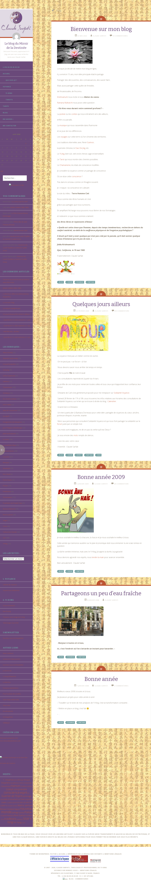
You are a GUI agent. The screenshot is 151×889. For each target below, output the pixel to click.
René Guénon (8, 515)
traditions (10, 819)
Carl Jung (6, 370)
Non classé (6, 474)
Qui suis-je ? (11, 80)
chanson (15, 786)
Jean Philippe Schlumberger (12, 428)
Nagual (17, 809)
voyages (64, 136)
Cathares (6, 381)
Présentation (7, 497)
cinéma (29, 786)
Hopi (1, 799)
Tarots (9, 100)
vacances (20, 819)
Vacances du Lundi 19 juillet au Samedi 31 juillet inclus (15, 248)
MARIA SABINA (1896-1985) (19, 207)
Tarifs (6, 106)
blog (61, 282)
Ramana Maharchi (9, 509)
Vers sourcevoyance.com (9, 738)
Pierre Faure (7, 480)
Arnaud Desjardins (9, 364)
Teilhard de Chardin (10, 532)
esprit (23, 792)
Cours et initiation (9, 605)
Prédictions (7, 491)
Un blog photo (8, 717)
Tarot (62, 159)
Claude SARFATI (99, 36)
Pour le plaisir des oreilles (12, 694)
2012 (15, 780)
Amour (20, 779)
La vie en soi (7, 671)
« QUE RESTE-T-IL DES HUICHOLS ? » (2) (16, 337)
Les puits (6, 457)
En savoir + (8, 119)
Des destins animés (9, 399)
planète (21, 812)
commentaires (81, 879)
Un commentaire (121, 311)
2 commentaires (121, 686)
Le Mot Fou (7, 682)
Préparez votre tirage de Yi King (14, 617)
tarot (30, 815)
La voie (20, 802)
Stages (5, 520)
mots (76, 435)
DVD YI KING (7, 405)
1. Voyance (8, 779)
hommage (27, 796)
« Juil (1, 171)
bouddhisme (14, 783)
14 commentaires (120, 36)
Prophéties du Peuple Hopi (12, 503)
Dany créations (8, 653)
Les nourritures (8, 451)
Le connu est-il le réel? (20, 202)
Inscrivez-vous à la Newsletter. (13, 638)
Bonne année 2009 (101, 477)
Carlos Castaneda (9, 376)
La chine (6, 439)
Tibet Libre (6, 705)
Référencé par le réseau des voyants (85, 854)
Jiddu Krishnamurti (9, 434)
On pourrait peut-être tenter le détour (16, 314)
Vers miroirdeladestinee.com (10, 741)
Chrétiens (6, 393)
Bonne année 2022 (20, 230)
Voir (4, 538)
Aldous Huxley (8, 352)
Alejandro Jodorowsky (10, 358)
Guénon (90, 142)
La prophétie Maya (9, 445)
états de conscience (10, 410)
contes (74, 114)
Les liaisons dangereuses (11, 308)
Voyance (7, 87)
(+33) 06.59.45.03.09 (11, 67)
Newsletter (6, 468)
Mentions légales (113, 854)
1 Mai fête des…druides (11, 331)
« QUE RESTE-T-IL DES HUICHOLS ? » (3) (16, 326)
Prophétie (3, 815)
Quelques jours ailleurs (101, 304)
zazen (23, 823)
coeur (9, 789)
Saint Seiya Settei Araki (11, 700)
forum (60, 424)
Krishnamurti (62, 97)
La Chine (21, 799)
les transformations (11, 806)
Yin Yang (17, 822)
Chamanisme (7, 387)
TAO (27, 815)
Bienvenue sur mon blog (101, 29)
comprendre (20, 789)
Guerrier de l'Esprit (12, 796)
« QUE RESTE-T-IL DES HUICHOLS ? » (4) (16, 320)
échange (80, 282)
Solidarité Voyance (121, 393)
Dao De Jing (7, 611)
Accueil (6, 74)
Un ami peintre (8, 711)
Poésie (5, 486)
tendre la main (98, 557)
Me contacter (9, 126)
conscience (12, 792)
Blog (5, 113)
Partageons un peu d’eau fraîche (101, 593)
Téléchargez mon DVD (11, 623)
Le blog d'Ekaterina (9, 676)
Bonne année (101, 679)
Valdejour (6, 723)
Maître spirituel (25, 805)
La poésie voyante (11, 802)
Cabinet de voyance (10, 585)
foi (28, 793)
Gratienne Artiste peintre (11, 659)
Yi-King (9, 93)
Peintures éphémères (10, 688)
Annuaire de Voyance (7, 763)
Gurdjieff (6, 416)
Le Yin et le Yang (8, 302)
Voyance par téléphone (11, 590)
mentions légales (88, 870)
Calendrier (111, 401)
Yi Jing (62, 153)
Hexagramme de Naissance (12, 422)
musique (10, 809)
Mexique (6, 462)
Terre (2, 819)
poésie (63, 114)
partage (15, 812)
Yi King (5, 544)
